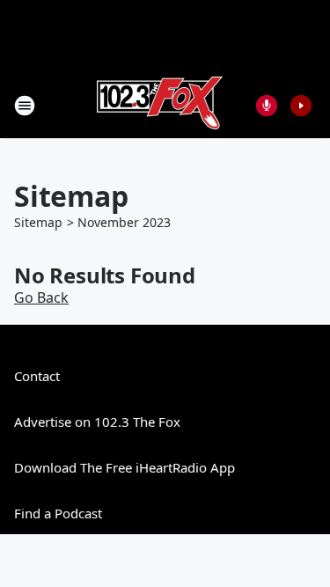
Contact (37, 376)
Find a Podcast (58, 513)
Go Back (41, 297)
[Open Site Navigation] (24, 105)
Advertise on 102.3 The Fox (97, 421)
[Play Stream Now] (301, 105)
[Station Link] (160, 105)
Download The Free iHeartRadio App (124, 467)
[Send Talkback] (266, 105)
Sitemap (38, 222)
